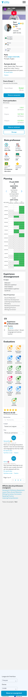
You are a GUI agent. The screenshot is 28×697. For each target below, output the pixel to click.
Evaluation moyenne (19, 167)
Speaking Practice (8, 496)
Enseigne (9, 37)
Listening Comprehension (10, 498)
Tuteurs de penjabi (7, 502)
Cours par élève (7, 167)
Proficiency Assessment (17, 490)
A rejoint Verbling (18, 148)
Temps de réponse (7, 148)
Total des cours (18, 157)
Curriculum (17, 494)
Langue (6, 423)
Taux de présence (7, 157)
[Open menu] (24, 2)
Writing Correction (8, 494)
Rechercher (7, 417)
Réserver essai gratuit (14, 693)
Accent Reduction (16, 492)
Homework (5, 490)
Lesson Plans (6, 492)
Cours (9, 49)
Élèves (9, 43)
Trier (5, 430)
